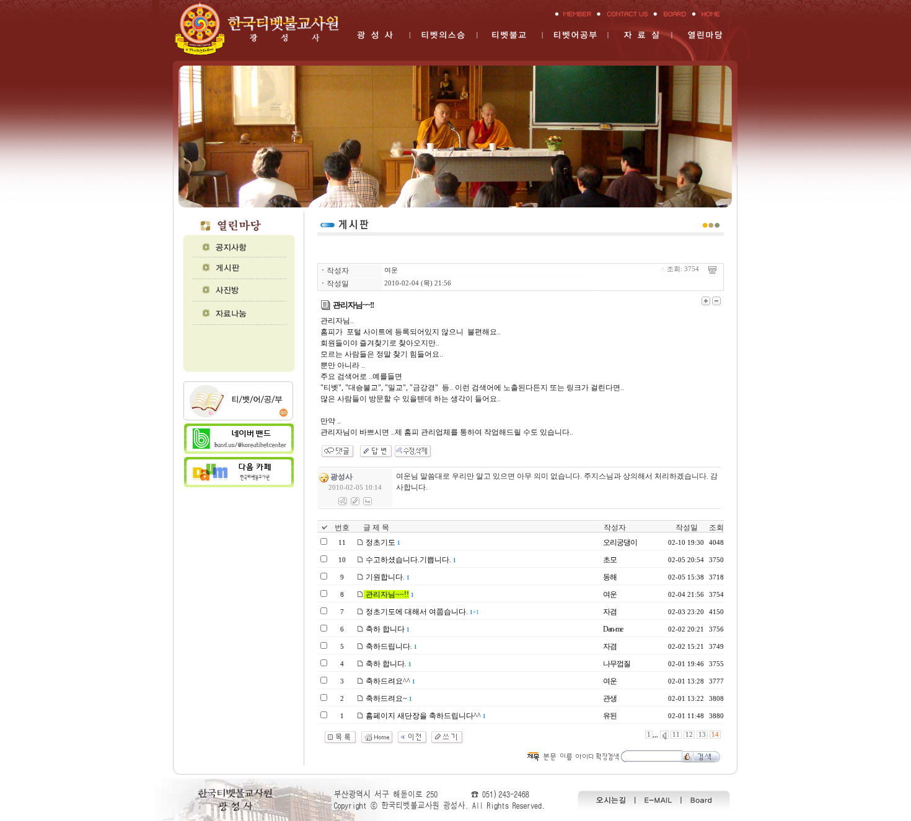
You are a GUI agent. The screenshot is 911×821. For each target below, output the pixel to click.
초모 (610, 559)
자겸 (610, 611)
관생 (610, 698)
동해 (610, 577)
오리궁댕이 (620, 542)
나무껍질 (616, 663)
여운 (391, 270)
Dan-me (613, 629)
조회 (716, 527)
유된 (610, 715)
